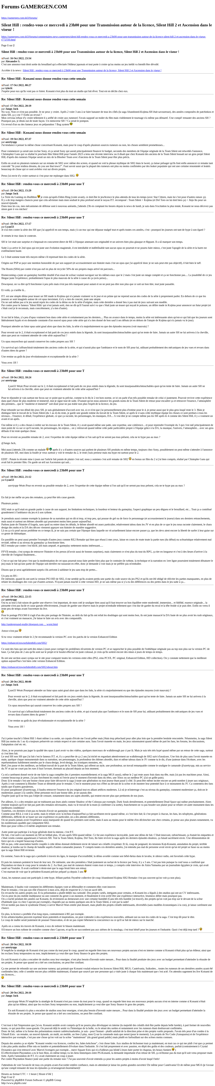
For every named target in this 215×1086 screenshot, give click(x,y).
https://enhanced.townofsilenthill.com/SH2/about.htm (29, 667)
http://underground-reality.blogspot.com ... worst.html (29, 624)
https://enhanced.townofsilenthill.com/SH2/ (24, 642)
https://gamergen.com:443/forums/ (19, 17)
